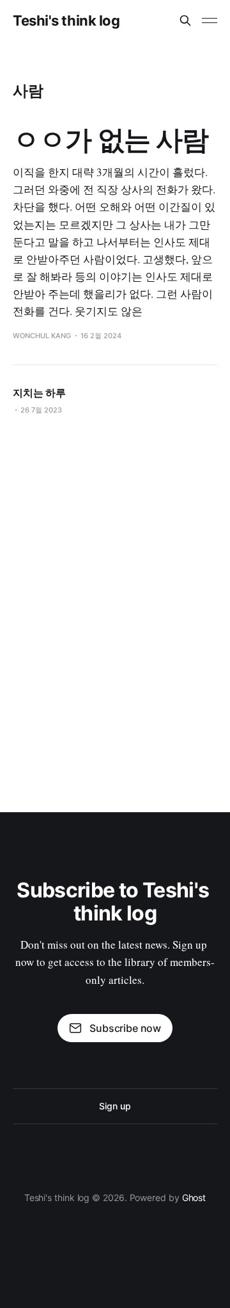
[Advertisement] (115, 608)
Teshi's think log (66, 20)
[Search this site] (185, 20)
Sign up (114, 1105)
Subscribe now (125, 1028)
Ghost (194, 1197)
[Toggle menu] (209, 20)
